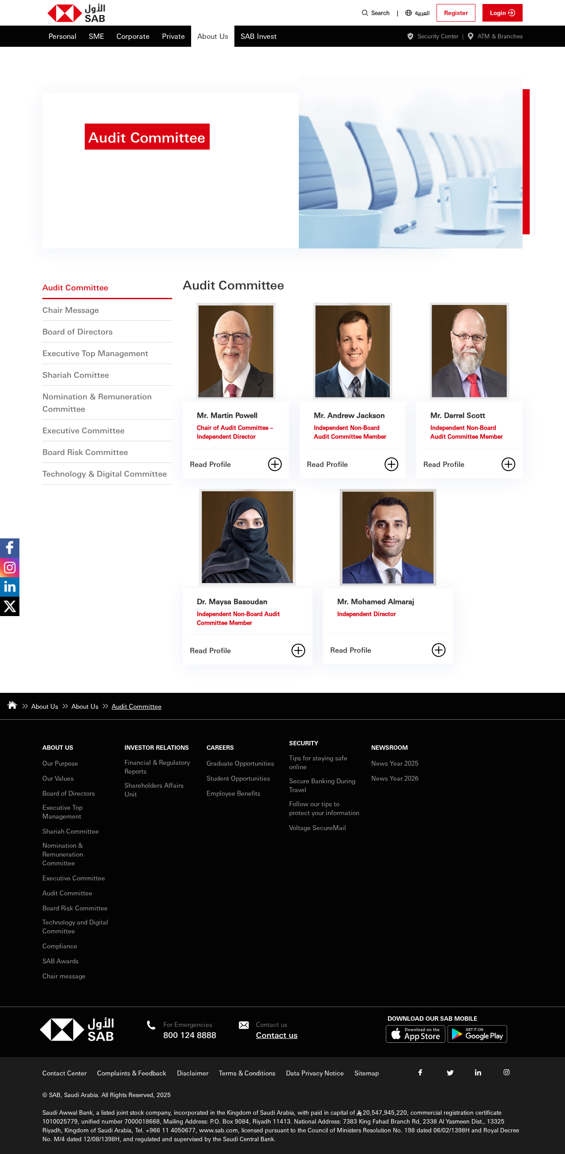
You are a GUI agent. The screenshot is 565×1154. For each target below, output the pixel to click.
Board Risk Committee (75, 908)
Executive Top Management (62, 811)
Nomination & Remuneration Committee (62, 854)
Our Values (58, 778)
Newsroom (389, 747)
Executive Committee (73, 878)
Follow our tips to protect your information (324, 808)
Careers (220, 747)
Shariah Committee (70, 831)
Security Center (438, 36)
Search (380, 12)
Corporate (133, 36)
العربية (422, 12)
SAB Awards (60, 961)
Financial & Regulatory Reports (157, 766)
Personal (62, 36)
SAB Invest (259, 36)
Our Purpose (60, 763)
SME (96, 36)
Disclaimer (192, 1073)
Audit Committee (67, 893)
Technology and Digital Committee (75, 926)
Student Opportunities (238, 778)
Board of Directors (68, 793)
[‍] (76, 1038)
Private (173, 36)
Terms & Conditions (247, 1073)
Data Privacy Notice (315, 1073)
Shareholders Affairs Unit (154, 789)
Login (498, 12)
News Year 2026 (394, 778)
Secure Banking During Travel (322, 785)
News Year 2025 (394, 763)
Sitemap (366, 1073)
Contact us (277, 1035)
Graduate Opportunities (240, 763)
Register (456, 12)
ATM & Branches (500, 36)
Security (303, 743)
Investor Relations (156, 747)
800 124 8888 (189, 1035)
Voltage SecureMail (317, 827)
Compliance (59, 946)
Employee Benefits (233, 793)
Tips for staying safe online (318, 762)
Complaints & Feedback (131, 1073)
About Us (212, 36)
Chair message (64, 976)
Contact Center (64, 1073)
